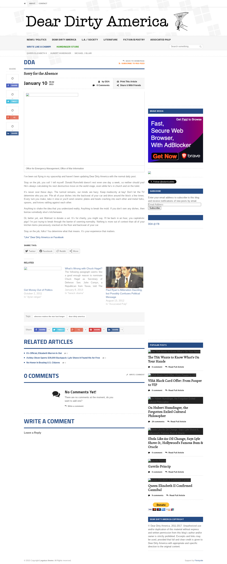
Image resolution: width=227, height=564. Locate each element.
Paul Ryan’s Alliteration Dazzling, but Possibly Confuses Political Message (124, 293)
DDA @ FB (155, 217)
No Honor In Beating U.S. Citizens (43, 362)
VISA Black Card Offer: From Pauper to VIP (175, 382)
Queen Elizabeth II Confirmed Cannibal (170, 487)
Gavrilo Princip (159, 466)
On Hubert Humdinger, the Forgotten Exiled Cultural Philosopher (168, 411)
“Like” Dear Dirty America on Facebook (44, 237)
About (32, 3)
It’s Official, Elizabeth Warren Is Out (44, 353)
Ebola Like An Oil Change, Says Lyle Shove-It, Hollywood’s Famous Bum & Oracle (175, 442)
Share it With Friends (130, 85)
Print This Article (128, 81)
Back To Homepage (135, 61)
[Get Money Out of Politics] (42, 277)
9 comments (157, 495)
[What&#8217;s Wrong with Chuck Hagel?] (85, 281)
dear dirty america (77, 316)
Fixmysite (199, 560)
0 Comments (103, 85)
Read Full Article (176, 367)
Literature (111, 39)
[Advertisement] (175, 81)
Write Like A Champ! (39, 46)
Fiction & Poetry (134, 39)
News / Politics (36, 39)
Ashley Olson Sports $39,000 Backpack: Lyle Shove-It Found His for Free (63, 358)
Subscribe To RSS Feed (133, 63)
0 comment (156, 367)
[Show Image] (170, 353)
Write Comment (137, 375)
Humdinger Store (68, 46)
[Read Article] (179, 353)
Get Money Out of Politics (38, 289)
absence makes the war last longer (49, 316)
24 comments (157, 421)
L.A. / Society (90, 39)
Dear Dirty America (64, 39)
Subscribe (155, 208)
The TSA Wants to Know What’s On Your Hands (173, 359)
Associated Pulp (160, 39)
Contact (43, 3)
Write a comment (76, 406)
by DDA (105, 81)
